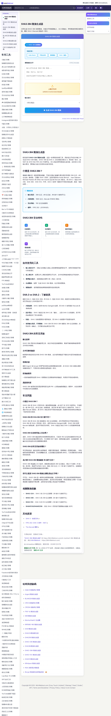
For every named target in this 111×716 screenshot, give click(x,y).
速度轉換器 (5, 622)
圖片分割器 (5, 156)
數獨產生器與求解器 (8, 555)
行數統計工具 (6, 580)
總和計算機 (5, 295)
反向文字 (5, 256)
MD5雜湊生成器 (30, 616)
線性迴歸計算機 (7, 562)
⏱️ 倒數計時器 (7, 633)
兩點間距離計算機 (8, 387)
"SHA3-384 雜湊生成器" (32, 538)
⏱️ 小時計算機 (7, 330)
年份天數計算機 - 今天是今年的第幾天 (10, 263)
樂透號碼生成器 (7, 234)
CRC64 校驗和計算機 (32, 607)
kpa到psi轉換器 (7, 88)
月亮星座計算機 (7, 576)
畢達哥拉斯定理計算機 (9, 355)
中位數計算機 (6, 544)
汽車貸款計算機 (7, 537)
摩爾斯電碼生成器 (8, 491)
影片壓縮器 (5, 377)
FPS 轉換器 (6, 280)
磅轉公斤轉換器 (7, 138)
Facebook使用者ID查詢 (10, 573)
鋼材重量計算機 (7, 459)
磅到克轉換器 (6, 597)
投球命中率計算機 (8, 451)
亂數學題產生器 (7, 277)
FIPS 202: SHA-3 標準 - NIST (36, 523)
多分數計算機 (6, 533)
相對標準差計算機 (8, 70)
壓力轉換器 (5, 391)
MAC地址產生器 (7, 419)
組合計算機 (5, 181)
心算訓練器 (5, 248)
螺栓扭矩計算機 (7, 662)
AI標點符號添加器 (8, 654)
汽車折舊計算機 (7, 476)
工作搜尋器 (5, 220)
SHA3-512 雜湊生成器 (32, 655)
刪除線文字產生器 (8, 430)
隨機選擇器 (5, 238)
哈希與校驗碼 (6, 8)
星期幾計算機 (6, 508)
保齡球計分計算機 (8, 665)
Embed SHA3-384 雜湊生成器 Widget (73, 118)
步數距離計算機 (7, 441)
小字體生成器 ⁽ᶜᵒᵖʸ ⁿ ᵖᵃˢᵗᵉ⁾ (10, 259)
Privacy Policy (55, 688)
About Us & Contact (68, 688)
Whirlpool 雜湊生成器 (32, 663)
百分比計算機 (6, 480)
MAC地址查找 (6, 152)
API (30, 688)
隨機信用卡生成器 (8, 134)
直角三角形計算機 (8, 337)
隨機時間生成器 (7, 416)
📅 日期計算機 (7, 195)
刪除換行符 (5, 548)
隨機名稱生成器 (7, 227)
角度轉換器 (5, 583)
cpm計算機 (5, 309)
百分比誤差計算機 (8, 341)
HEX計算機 (5, 327)
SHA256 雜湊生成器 (32, 637)
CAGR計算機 (6, 270)
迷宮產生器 (5, 316)
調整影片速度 (6, 184)
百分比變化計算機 (8, 177)
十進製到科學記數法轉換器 (10, 640)
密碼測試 (52, 55)
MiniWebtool (35, 540)
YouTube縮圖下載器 (8, 694)
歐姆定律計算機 (7, 697)
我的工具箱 (90, 31)
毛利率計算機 (6, 142)
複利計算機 (5, 302)
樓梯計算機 (5, 448)
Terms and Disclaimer (40, 688)
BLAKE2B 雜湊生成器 (32, 599)
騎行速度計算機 (7, 601)
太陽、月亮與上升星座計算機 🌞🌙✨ (10, 127)
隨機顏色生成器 (7, 605)
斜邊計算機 (5, 85)
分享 (87, 8)
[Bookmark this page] (101, 7)
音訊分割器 (5, 291)
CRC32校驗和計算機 (32, 603)
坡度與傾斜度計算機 (8, 216)
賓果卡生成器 (6, 373)
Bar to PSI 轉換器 (8, 209)
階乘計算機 (5, 612)
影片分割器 (5, 437)
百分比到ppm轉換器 (8, 320)
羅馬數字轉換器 (7, 81)
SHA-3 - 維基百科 (32, 518)
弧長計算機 (5, 494)
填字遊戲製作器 (7, 530)
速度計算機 (5, 466)
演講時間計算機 (7, 540)
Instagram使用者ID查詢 (10, 120)
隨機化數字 (5, 334)
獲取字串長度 (6, 558)
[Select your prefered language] (96, 7)
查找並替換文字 (7, 273)
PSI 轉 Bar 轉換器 (8, 626)
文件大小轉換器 (7, 455)
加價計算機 (5, 288)
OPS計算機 (5, 526)
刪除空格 (5, 637)
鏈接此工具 (90, 18)
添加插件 (80, 8)
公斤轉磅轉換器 (7, 117)
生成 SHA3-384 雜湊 (53, 110)
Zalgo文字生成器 (7, 523)
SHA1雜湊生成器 (30, 629)
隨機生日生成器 (7, 426)
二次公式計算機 (7, 191)
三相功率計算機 (7, 590)
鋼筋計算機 (5, 462)
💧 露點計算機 (7, 409)
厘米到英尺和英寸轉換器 (10, 708)
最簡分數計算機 (7, 92)
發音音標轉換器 (7, 498)
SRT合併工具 (6, 679)
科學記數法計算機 (8, 405)
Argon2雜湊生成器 (31, 594)
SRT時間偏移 (6, 170)
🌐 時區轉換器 (7, 412)
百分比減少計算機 (8, 131)
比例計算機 (5, 74)
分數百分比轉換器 (8, 213)
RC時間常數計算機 (8, 690)
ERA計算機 (5, 323)
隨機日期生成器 (7, 519)
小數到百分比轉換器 (8, 644)
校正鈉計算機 (6, 565)
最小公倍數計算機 (8, 245)
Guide (80, 685)
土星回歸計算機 (7, 687)
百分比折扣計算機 (8, 95)
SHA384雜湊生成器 (32, 646)
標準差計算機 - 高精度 (9, 313)
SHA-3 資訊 (62, 55)
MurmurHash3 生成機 (32, 620)
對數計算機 (5, 223)
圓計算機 (5, 99)
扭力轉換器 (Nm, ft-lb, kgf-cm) (10, 594)
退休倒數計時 (6, 608)
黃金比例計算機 (7, 587)
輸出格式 (28, 98)
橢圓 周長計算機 (7, 241)
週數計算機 (5, 359)
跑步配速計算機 (7, 362)
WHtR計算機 (6, 630)
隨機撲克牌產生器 (8, 63)
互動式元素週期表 (8, 683)
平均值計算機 (6, 345)
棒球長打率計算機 (8, 505)
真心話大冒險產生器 (8, 67)
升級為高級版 (92, 23)
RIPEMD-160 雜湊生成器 (33, 624)
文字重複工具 (6, 398)
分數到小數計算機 (8, 298)
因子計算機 (5, 348)
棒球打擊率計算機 (8, 352)
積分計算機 (5, 672)
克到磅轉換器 (6, 469)
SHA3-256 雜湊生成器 (33, 642)
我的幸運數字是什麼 (8, 394)
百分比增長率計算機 (8, 106)
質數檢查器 (5, 231)
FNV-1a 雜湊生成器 (31, 611)
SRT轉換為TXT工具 (8, 370)
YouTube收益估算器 (8, 512)
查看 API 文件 (38, 550)
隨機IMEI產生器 (7, 704)
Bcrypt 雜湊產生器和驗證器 (34, 672)
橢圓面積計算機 (7, 669)
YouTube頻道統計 (8, 284)
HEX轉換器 (5, 444)
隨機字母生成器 (7, 266)
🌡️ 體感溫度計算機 (8, 166)
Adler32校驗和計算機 (32, 590)
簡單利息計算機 (7, 163)
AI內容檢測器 (6, 159)
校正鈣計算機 (6, 145)
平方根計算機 (6, 501)
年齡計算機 (5, 124)
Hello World (32, 55)
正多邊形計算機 (7, 701)
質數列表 (5, 647)
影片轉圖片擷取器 (8, 174)
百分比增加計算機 (8, 77)
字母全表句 (43, 55)
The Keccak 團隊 (32, 527)
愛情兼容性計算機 (8, 384)
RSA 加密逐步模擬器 (32, 668)
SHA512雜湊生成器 (31, 659)
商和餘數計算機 (7, 199)
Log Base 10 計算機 (8, 676)
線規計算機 (5, 551)
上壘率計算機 (6, 423)
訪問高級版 (90, 27)
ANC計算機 (6, 188)
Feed (74, 685)
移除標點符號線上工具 (9, 658)
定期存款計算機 (7, 202)
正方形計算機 (6, 569)
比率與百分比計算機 (8, 252)
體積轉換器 (5, 651)
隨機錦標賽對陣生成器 (9, 487)
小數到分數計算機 (8, 434)
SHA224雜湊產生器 (32, 633)
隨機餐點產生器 (7, 113)
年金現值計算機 (7, 615)
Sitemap (68, 685)
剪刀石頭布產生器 (8, 366)
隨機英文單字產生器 (8, 380)
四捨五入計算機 (7, 711)
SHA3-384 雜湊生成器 (33, 650)
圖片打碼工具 (6, 402)
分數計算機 (5, 60)
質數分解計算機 (7, 109)
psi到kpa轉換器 (7, 305)
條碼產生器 (5, 516)
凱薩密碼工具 (6, 149)
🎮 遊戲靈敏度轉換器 (9, 102)
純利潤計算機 (6, 483)
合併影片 (5, 206)
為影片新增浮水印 (8, 619)
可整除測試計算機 (8, 473)
